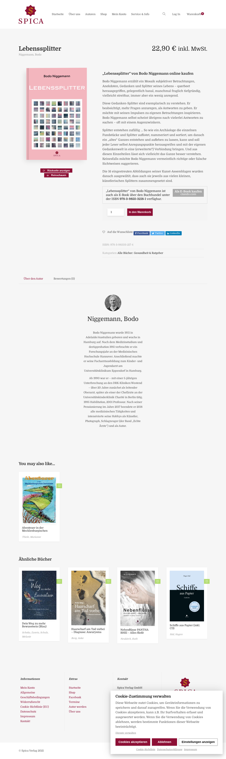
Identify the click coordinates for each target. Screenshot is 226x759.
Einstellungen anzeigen (198, 742)
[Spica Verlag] (31, 14)
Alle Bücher (125, 253)
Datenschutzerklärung (169, 749)
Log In (176, 14)
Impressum (190, 749)
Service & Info (140, 14)
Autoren (90, 14)
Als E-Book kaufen (188, 193)
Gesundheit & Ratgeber (148, 253)
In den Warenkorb (140, 212)
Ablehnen (164, 742)
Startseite (58, 14)
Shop (103, 14)
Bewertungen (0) (64, 278)
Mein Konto (119, 14)
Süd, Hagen (176, 634)
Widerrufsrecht (30, 702)
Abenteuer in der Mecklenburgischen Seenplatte (34, 530)
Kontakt (25, 721)
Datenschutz (28, 711)
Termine (74, 702)
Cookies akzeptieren (132, 742)
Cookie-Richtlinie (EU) (34, 706)
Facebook (75, 697)
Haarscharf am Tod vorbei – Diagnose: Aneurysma (88, 631)
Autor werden (77, 706)
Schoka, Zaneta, (31, 632)
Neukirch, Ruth (128, 638)
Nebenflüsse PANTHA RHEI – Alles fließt (134, 631)
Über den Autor (33, 278)
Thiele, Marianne (31, 537)
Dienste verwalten (125, 733)
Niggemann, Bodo (30, 54)
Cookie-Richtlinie (145, 749)
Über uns (74, 14)
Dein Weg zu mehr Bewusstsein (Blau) (34, 625)
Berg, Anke (77, 638)
